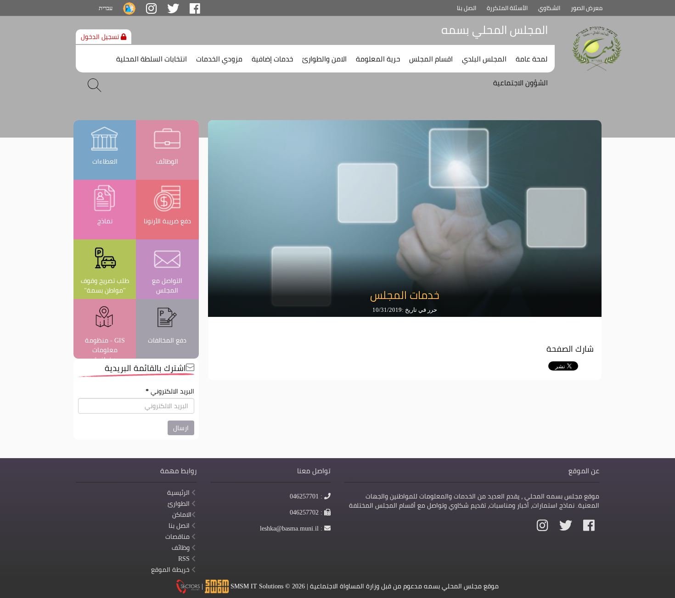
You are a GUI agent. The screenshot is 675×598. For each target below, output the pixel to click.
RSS (184, 559)
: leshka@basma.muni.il (291, 528)
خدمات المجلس (404, 295)
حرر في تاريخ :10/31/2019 (404, 309)
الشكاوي (549, 8)
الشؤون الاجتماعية (520, 83)
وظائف (181, 548)
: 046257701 (306, 496)
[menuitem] (531, 57)
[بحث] (94, 85)
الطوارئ (179, 503)
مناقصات (178, 537)
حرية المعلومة (378, 59)
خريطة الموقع (171, 570)
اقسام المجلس (431, 59)
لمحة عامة (532, 59)
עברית (105, 8)
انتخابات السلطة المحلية (151, 59)
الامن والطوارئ (324, 59)
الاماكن (181, 514)
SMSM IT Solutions (258, 586)
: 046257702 (306, 512)
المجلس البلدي (484, 59)
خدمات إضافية (272, 59)
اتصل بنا (466, 8)
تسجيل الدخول (101, 37)
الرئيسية (179, 492)
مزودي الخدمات (219, 59)
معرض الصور (586, 8)
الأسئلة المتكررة (507, 8)
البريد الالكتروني (170, 391)
